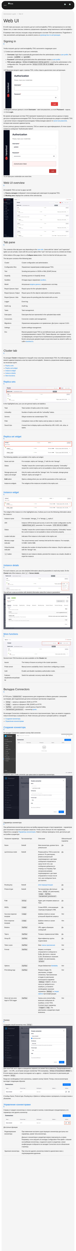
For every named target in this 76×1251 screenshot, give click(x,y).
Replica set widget (11, 368)
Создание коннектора (12, 719)
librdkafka (54, 966)
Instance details (10, 373)
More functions (10, 375)
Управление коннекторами (14, 721)
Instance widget (10, 370)
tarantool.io (29, 341)
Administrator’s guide (10, 14)
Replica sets (9, 365)
